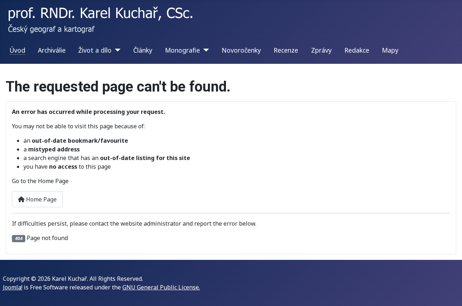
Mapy (390, 50)
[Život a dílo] (116, 50)
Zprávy (321, 50)
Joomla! (12, 287)
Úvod (17, 50)
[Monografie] (204, 50)
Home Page (41, 199)
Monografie (182, 50)
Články (142, 50)
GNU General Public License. (161, 287)
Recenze (286, 50)
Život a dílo (95, 50)
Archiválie (52, 50)
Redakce (356, 50)
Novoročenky (241, 50)
